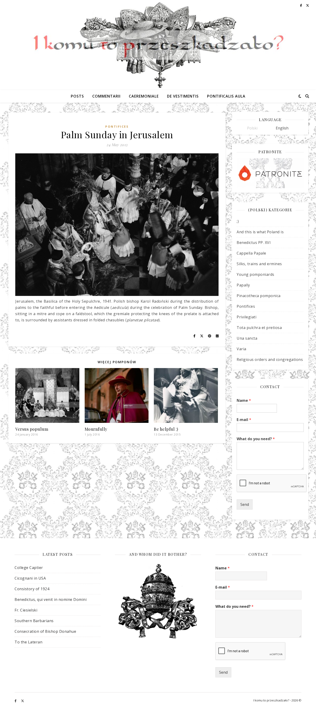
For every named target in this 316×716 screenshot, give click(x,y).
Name (244, 400)
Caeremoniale (144, 96)
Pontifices (117, 126)
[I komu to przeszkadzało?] (158, 45)
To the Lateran (28, 642)
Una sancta (247, 338)
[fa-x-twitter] (22, 701)
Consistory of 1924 (32, 588)
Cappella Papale (251, 253)
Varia (241, 348)
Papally (243, 285)
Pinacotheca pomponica (259, 295)
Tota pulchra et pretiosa (259, 327)
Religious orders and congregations (270, 359)
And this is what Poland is (260, 231)
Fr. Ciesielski (26, 610)
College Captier (29, 567)
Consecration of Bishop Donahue (45, 631)
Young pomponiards (255, 274)
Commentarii (106, 96)
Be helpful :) (166, 429)
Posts (77, 96)
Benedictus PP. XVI (254, 242)
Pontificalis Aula (226, 96)
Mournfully (96, 429)
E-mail (244, 419)
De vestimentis (183, 96)
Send (244, 504)
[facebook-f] (16, 701)
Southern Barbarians (34, 620)
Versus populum (31, 429)
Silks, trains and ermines (259, 263)
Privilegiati (246, 317)
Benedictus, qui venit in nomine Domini (51, 599)
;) (238, 221)
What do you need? (256, 438)
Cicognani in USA (30, 578)
